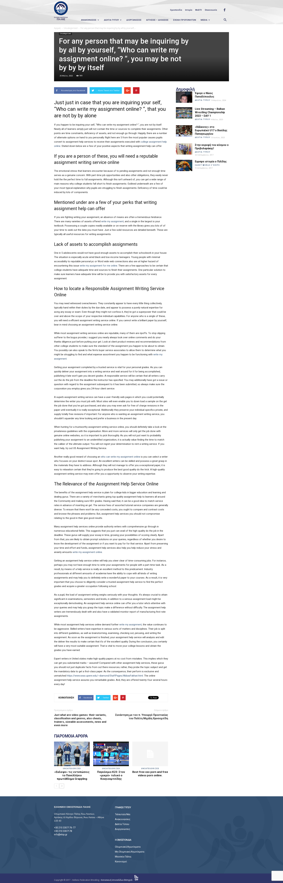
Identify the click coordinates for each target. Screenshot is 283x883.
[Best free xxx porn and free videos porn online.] (150, 754)
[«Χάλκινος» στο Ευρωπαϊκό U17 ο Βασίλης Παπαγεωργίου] (184, 131)
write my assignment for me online (98, 265)
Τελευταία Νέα (122, 814)
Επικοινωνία (211, 10)
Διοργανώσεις (122, 829)
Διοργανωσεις (134, 20)
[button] (225, 20)
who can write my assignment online (120, 456)
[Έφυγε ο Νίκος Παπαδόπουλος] (184, 97)
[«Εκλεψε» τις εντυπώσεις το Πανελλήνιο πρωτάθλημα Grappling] (72, 754)
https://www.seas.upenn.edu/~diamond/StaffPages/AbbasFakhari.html (105, 675)
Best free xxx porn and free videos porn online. (150, 773)
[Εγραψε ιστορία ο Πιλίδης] (184, 165)
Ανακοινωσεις (88, 20)
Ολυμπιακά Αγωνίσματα (128, 846)
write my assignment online (87, 552)
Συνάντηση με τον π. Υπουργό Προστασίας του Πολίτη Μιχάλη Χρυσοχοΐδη (141, 716)
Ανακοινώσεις (122, 819)
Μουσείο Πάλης (123, 856)
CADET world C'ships (207, 165)
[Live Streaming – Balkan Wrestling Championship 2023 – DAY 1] (184, 112)
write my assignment (112, 221)
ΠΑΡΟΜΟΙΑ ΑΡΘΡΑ (71, 736)
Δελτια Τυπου (111, 20)
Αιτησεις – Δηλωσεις (157, 20)
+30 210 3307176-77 (64, 827)
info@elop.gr (60, 834)
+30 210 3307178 (63, 831)
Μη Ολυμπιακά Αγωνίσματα (129, 851)
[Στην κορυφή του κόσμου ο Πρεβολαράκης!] (184, 149)
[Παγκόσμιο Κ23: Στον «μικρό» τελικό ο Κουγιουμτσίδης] (111, 754)
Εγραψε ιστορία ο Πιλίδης (211, 161)
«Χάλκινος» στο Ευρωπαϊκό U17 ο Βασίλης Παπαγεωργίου (211, 130)
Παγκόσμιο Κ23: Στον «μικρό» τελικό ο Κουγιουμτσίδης (111, 775)
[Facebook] (224, 10)
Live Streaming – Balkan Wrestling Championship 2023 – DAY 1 (210, 112)
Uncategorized (65, 33)
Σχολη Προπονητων (184, 20)
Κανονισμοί (121, 861)
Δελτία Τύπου (122, 824)
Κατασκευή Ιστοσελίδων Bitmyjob (117, 880)
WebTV (198, 10)
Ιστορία (188, 10)
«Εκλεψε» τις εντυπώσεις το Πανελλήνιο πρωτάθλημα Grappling (72, 775)
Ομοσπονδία (176, 10)
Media (204, 20)
